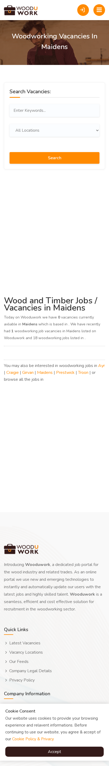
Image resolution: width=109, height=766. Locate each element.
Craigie (12, 372)
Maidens (45, 372)
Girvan (28, 372)
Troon (83, 372)
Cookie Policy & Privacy (33, 739)
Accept (54, 752)
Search (54, 158)
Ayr (101, 366)
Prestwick (65, 372)
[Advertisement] (54, 231)
